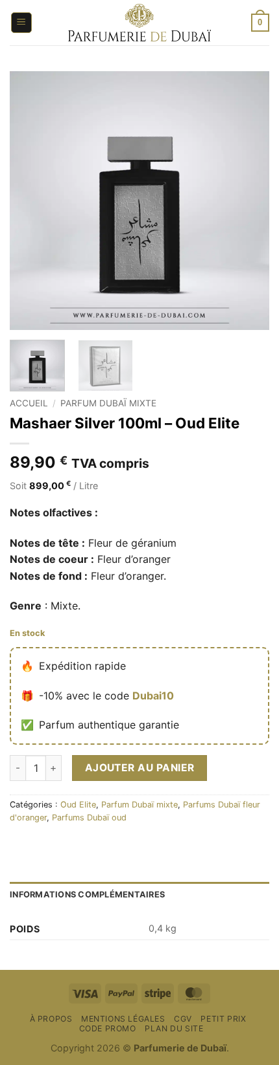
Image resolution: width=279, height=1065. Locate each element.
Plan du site (174, 1028)
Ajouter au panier (140, 768)
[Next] (248, 200)
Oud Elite (78, 804)
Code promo (107, 1028)
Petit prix (223, 1019)
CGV (183, 1019)
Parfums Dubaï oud (89, 817)
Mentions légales (123, 1019)
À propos (51, 1019)
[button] (21, 23)
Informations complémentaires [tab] (87, 894)
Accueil (29, 403)
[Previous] (31, 200)
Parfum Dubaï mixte (108, 403)
